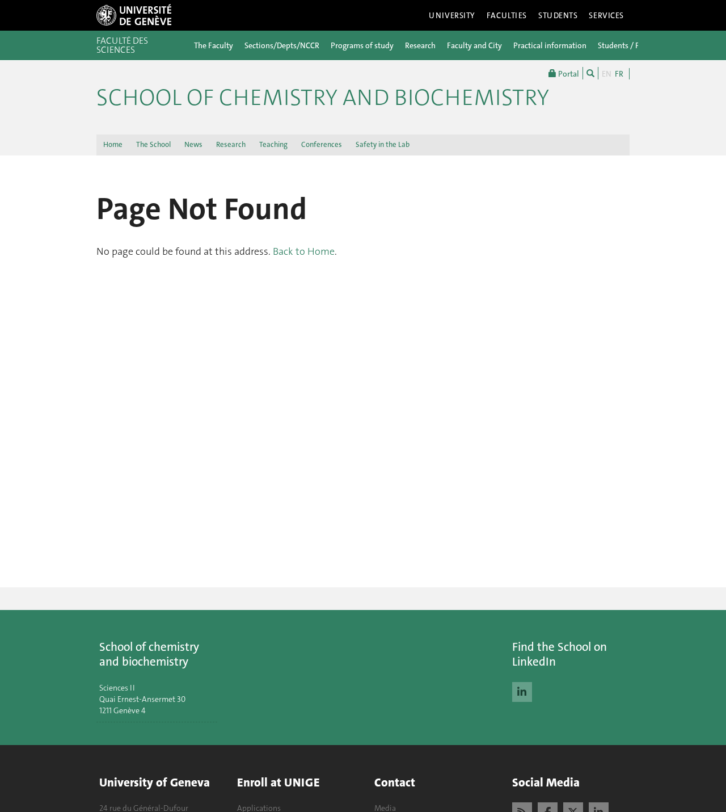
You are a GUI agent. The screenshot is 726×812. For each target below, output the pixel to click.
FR (619, 74)
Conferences (321, 144)
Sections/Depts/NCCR (281, 45)
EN (606, 74)
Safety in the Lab (383, 144)
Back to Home (304, 251)
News (193, 144)
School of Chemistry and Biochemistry (322, 97)
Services (606, 15)
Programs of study (362, 45)
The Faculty (213, 45)
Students (558, 15)
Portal (567, 74)
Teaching (273, 144)
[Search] (590, 73)
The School (153, 144)
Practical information (549, 45)
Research (420, 45)
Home (113, 144)
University (452, 15)
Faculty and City (474, 45)
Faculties (507, 15)
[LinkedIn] (522, 690)
